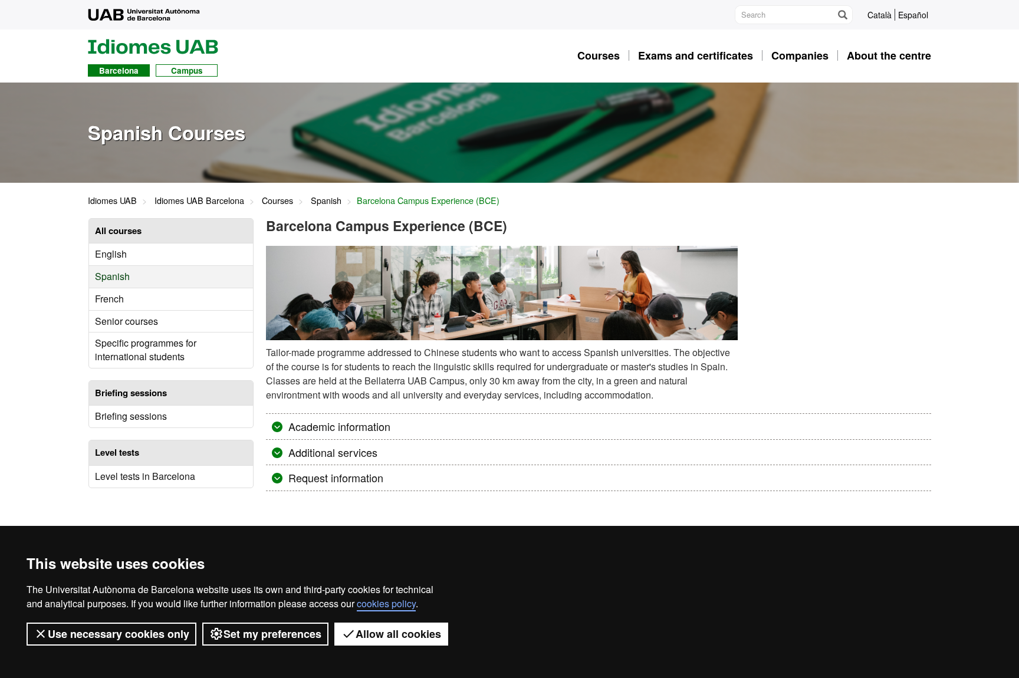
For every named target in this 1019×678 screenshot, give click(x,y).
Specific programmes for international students (145, 349)
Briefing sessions (131, 416)
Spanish (326, 200)
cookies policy (386, 603)
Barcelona (119, 70)
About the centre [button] (889, 55)
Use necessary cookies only (118, 633)
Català (879, 15)
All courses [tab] (118, 230)
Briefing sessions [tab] (131, 392)
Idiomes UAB (112, 200)
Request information (334, 477)
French (109, 298)
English (111, 254)
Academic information (337, 426)
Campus (187, 70)
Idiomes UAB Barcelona (199, 200)
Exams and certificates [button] (695, 55)
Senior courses (126, 321)
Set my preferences (272, 633)
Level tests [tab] (117, 452)
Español (913, 15)
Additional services (331, 452)
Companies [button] (800, 55)
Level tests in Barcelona (145, 476)
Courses (277, 200)
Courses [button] (598, 55)
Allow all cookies (398, 633)
